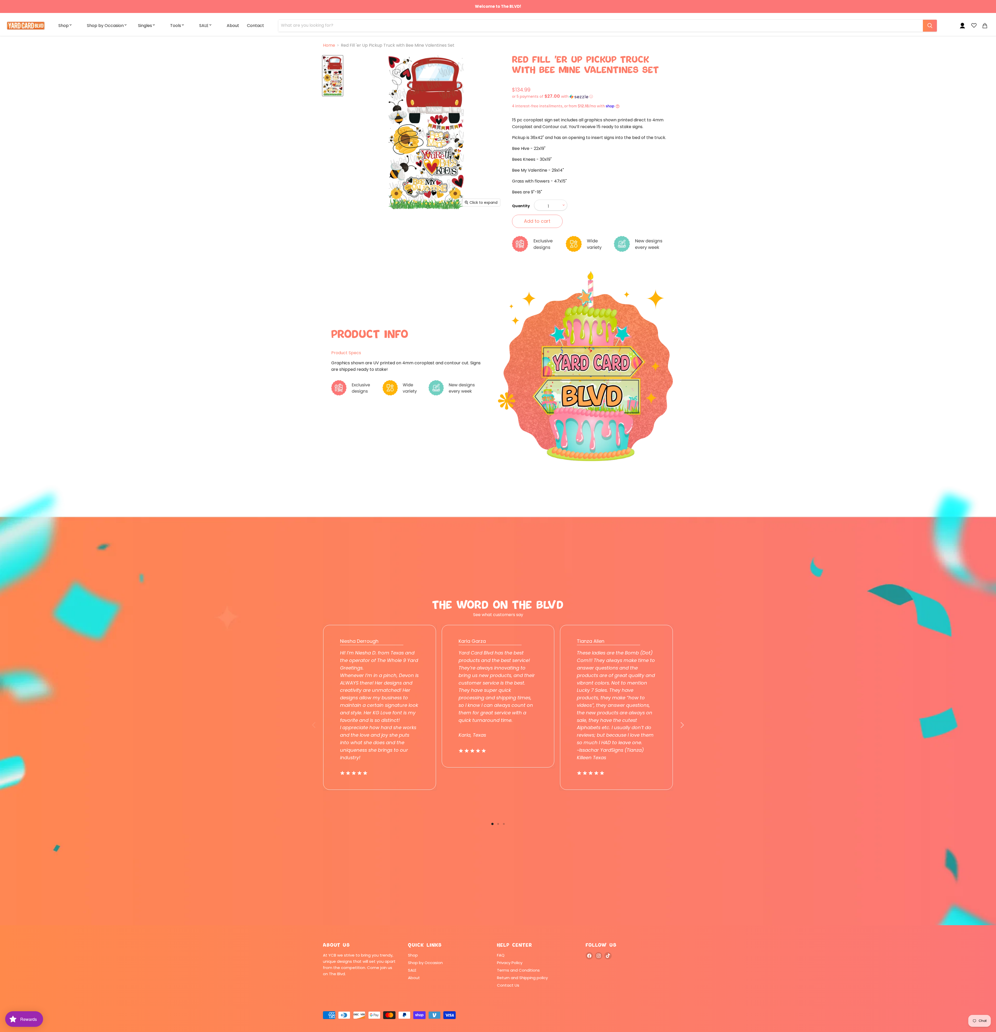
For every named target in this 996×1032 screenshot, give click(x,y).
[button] (592, 96)
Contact (255, 26)
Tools (175, 26)
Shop (63, 26)
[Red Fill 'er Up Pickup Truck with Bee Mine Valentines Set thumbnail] (332, 75)
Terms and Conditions (518, 970)
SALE (204, 26)
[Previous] (314, 725)
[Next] (682, 725)
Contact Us (508, 985)
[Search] (930, 26)
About (233, 26)
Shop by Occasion (105, 26)
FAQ (500, 955)
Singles (145, 26)
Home (329, 45)
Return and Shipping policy (522, 977)
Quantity (521, 206)
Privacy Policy (509, 962)
